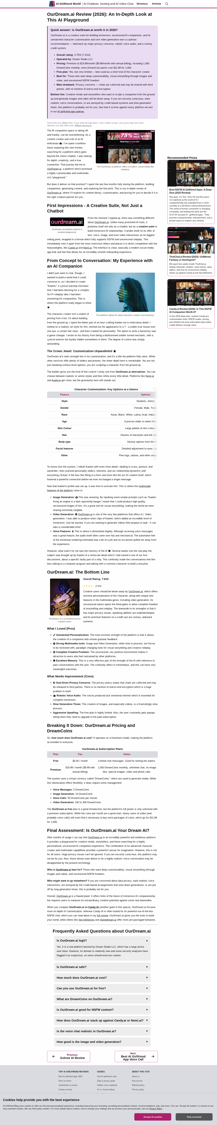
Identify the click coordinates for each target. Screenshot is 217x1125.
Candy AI (93, 907)
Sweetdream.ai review (68, 1085)
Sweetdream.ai (108, 919)
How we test (137, 1081)
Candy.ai (73, 247)
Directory (142, 3)
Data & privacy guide (106, 1081)
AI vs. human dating (105, 1089)
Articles (156, 3)
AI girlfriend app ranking (70, 111)
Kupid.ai (56, 380)
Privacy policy (138, 1089)
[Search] (167, 3)
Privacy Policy (155, 1108)
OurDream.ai (54, 168)
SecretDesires (86, 919)
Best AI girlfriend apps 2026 (70, 1076)
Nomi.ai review (65, 1081)
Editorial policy (138, 1085)
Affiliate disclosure (83, 125)
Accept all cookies (152, 1117)
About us (136, 1076)
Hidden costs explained (107, 1085)
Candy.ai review (65, 1089)
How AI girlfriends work (107, 1076)
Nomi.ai (87, 247)
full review (102, 915)
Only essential (194, 1117)
